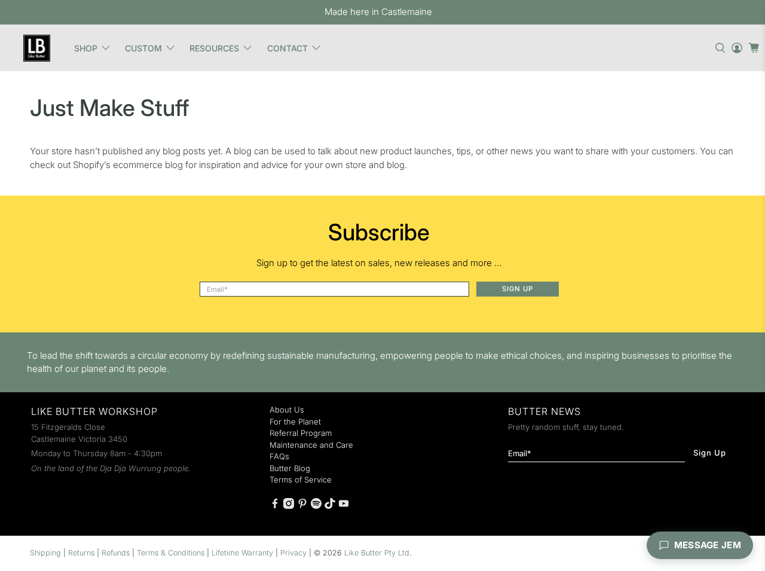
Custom (143, 48)
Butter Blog (290, 468)
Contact (287, 48)
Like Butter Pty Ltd (376, 552)
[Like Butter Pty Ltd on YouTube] (343, 506)
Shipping (45, 552)
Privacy (293, 552)
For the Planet (295, 421)
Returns (81, 552)
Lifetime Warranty (242, 552)
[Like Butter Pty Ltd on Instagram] (288, 506)
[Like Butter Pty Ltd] (36, 47)
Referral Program (301, 433)
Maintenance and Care (311, 445)
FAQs (279, 456)
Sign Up (517, 289)
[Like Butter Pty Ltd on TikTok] (330, 506)
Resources (214, 48)
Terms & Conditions (170, 552)
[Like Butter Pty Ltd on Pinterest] (302, 506)
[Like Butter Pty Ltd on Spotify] (316, 506)
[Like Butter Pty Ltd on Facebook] (275, 506)
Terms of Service (301, 479)
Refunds (116, 552)
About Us (287, 409)
